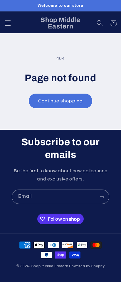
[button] (7, 23)
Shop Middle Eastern (49, 266)
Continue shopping (60, 101)
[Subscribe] (102, 197)
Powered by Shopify (87, 266)
